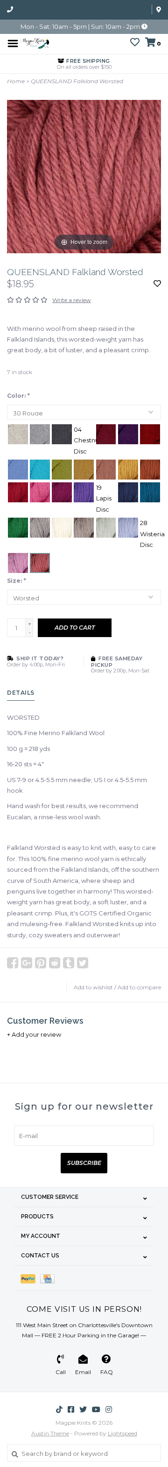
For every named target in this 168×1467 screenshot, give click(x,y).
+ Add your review (34, 1034)
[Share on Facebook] (12, 962)
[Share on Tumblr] (68, 962)
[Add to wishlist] (157, 284)
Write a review (71, 299)
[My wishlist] (135, 43)
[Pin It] (40, 962)
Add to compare (139, 987)
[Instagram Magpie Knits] (109, 1409)
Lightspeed (122, 1433)
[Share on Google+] (26, 962)
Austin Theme (50, 1433)
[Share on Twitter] (82, 962)
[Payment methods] (30, 1278)
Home (16, 81)
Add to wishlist (93, 987)
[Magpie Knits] (35, 42)
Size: (16, 580)
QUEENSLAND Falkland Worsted (77, 81)
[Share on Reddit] (54, 962)
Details (21, 692)
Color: (18, 395)
